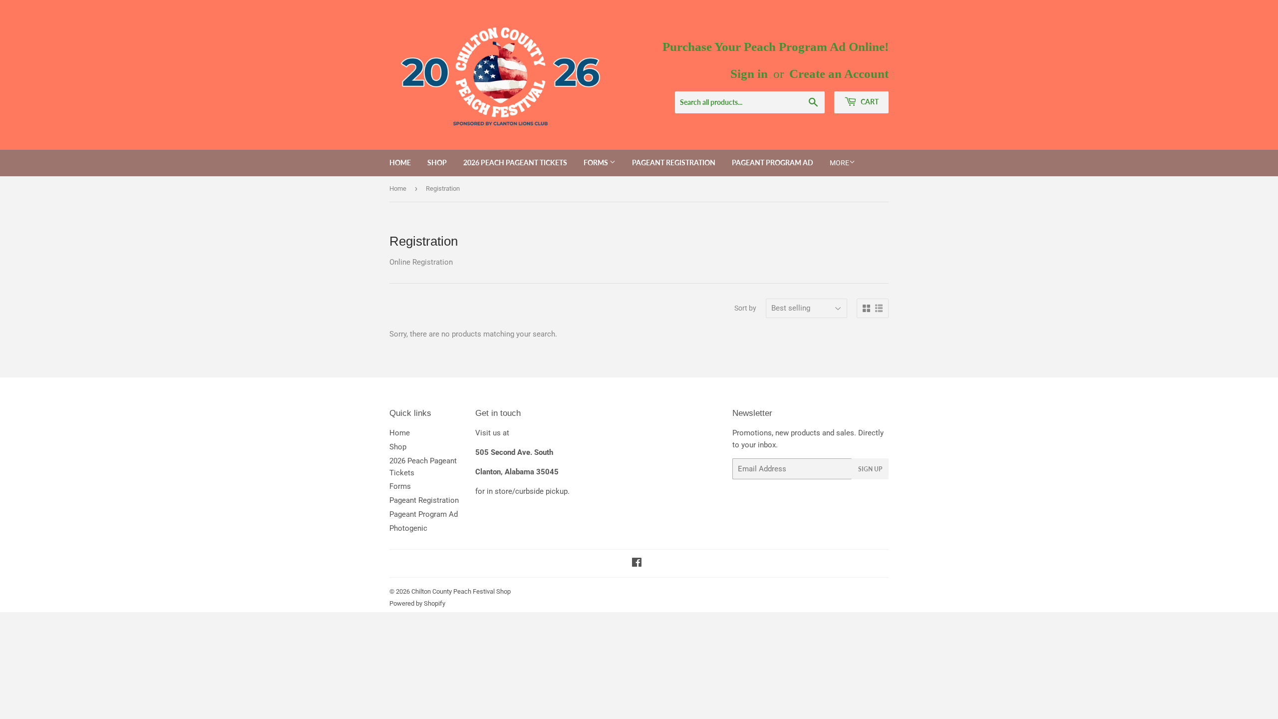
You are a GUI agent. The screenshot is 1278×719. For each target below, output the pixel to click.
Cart (869, 101)
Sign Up (870, 469)
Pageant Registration (673, 162)
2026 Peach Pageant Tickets (515, 162)
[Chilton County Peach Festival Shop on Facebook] (637, 563)
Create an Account (839, 73)
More (839, 163)
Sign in (749, 73)
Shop (437, 162)
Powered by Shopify (417, 603)
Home (400, 162)
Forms (597, 162)
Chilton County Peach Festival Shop (461, 591)
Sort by (745, 308)
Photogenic (408, 528)
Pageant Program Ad (772, 162)
